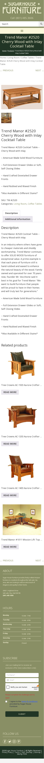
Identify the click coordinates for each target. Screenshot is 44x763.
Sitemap (37, 752)
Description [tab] (11, 213)
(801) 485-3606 (8, 595)
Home (3, 57)
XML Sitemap (27, 752)
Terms (17, 752)
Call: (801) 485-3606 (21, 18)
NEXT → (39, 70)
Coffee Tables (27, 57)
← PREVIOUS (6, 70)
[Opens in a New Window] (5, 740)
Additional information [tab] (17, 219)
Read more (10, 392)
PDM (25, 754)
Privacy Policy (7, 752)
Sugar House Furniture (15, 750)
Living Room (13, 57)
